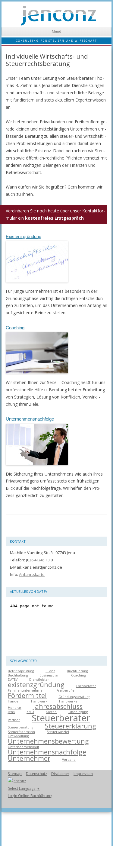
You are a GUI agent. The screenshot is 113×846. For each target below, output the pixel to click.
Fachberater (86, 686)
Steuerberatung (20, 727)
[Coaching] (37, 375)
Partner (14, 720)
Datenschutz (36, 773)
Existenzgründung (23, 236)
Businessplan (49, 675)
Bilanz (50, 671)
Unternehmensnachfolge (30, 418)
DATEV (12, 679)
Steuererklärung (70, 726)
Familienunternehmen (26, 690)
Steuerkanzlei (58, 732)
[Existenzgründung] (37, 284)
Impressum (83, 773)
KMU (30, 712)
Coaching (15, 327)
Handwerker (69, 701)
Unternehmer (29, 758)
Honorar (14, 708)
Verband (69, 759)
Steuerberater (61, 718)
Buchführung (77, 671)
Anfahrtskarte (32, 574)
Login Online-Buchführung (30, 795)
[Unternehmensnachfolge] (37, 467)
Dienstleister (39, 679)
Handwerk (39, 701)
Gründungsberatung (74, 697)
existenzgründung (36, 684)
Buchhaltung (18, 675)
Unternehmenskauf (23, 747)
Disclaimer (60, 773)
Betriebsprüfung (21, 671)
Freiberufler (66, 690)
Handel (13, 701)
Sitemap (15, 773)
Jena (11, 712)
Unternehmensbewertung (48, 741)
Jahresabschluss (58, 706)
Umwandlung (18, 736)
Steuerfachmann (21, 732)
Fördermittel (27, 695)
